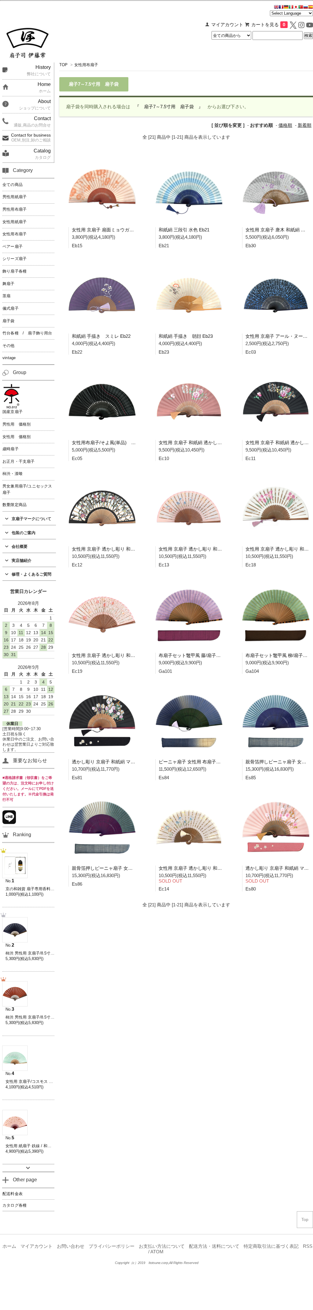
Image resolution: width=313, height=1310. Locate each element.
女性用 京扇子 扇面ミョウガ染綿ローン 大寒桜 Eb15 (125, 229)
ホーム (9, 1246)
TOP (63, 64)
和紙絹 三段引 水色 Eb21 (184, 229)
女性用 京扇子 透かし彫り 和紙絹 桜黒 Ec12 (117, 548)
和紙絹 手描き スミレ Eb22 (101, 336)
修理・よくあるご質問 (31, 574)
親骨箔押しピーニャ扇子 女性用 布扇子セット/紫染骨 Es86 (132, 868)
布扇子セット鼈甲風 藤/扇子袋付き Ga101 (202, 655)
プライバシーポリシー (111, 1246)
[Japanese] (295, 7)
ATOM (157, 1251)
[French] (281, 7)
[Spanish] (310, 7)
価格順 (285, 125)
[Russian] (305, 7)
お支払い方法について (162, 1246)
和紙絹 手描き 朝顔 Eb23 (186, 336)
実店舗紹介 (21, 560)
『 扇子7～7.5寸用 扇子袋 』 (169, 106)
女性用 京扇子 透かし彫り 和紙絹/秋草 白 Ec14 (206, 868)
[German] (286, 7)
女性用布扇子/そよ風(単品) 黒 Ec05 (109, 442)
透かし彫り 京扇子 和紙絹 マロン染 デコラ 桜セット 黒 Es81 (134, 761)
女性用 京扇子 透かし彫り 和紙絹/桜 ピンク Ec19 (122, 655)
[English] (276, 7)
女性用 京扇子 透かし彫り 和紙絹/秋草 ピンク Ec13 (211, 548)
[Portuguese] (300, 7)
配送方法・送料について (214, 1246)
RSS (307, 1246)
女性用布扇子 (86, 64)
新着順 (304, 125)
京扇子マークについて (31, 518)
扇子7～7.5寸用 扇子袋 (94, 84)
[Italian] (291, 7)
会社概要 (20, 546)
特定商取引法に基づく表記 (271, 1246)
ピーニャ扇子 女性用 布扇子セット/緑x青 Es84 (206, 761)
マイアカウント (227, 24)
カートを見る (268, 24)
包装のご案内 (23, 532)
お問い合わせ (70, 1246)
